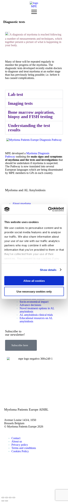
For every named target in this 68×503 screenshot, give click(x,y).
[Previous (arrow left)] (2, 500)
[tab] (34, 94)
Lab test (15, 94)
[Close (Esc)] (2, 497)
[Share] (6, 497)
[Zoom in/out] (13, 497)
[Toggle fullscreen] (10, 497)
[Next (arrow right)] (6, 500)
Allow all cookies (34, 280)
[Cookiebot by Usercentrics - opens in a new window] (48, 209)
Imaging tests (20, 103)
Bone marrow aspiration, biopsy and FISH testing (31, 114)
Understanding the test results (29, 127)
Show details (48, 269)
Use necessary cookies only (34, 291)
